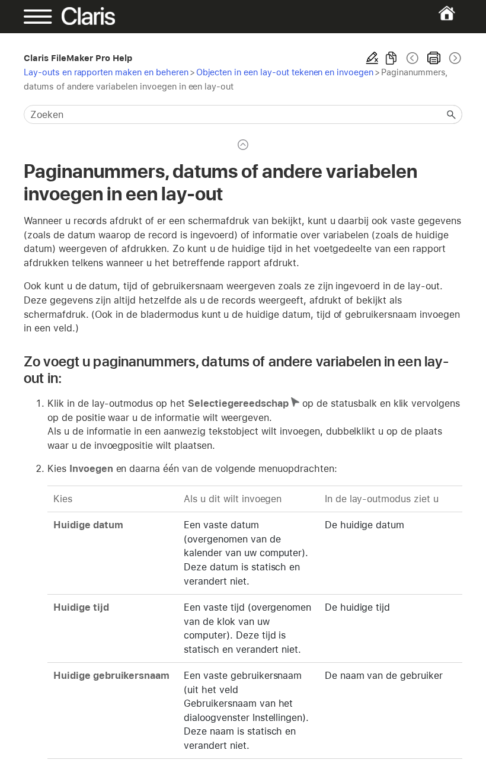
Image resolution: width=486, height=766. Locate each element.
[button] (451, 114)
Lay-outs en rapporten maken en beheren (106, 72)
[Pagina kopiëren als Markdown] (391, 58)
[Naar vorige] (412, 58)
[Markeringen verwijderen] (372, 58)
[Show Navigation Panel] (45, 16)
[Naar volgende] (454, 58)
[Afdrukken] (434, 58)
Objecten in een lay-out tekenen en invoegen (284, 72)
